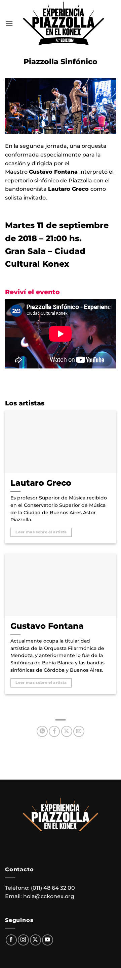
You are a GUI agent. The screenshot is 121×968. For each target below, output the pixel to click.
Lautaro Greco (40, 483)
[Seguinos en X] (35, 939)
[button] (9, 23)
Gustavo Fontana (47, 626)
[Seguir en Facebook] (11, 939)
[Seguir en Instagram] (23, 939)
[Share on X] (66, 731)
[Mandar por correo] (78, 731)
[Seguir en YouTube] (47, 939)
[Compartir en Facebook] (54, 731)
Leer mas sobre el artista (41, 532)
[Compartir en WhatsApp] (42, 731)
